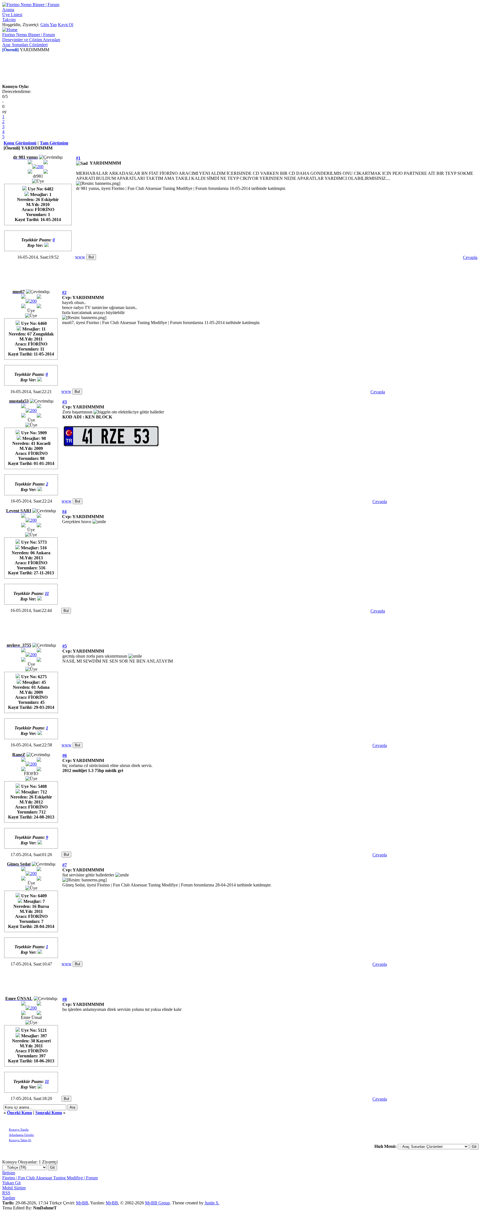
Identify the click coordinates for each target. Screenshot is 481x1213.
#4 (64, 511)
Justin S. (212, 1202)
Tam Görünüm (54, 143)
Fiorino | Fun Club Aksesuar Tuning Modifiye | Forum (50, 1177)
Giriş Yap (48, 24)
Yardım (8, 1197)
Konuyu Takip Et (20, 1140)
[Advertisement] (240, 69)
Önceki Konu (19, 1112)
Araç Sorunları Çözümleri (25, 44)
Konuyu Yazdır (19, 1129)
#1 (78, 158)
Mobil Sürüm (14, 1187)
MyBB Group (157, 1202)
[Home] (10, 29)
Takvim (9, 19)
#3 (64, 402)
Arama (8, 9)
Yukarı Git (11, 1182)
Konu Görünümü (20, 143)
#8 (64, 999)
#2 (64, 292)
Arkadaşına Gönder (21, 1134)
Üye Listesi (12, 14)
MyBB (82, 1202)
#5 (64, 646)
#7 (64, 864)
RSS (6, 1192)
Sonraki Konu (48, 1112)
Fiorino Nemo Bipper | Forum (28, 34)
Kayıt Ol (65, 24)
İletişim (8, 1172)
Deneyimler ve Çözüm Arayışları (31, 39)
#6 (64, 755)
